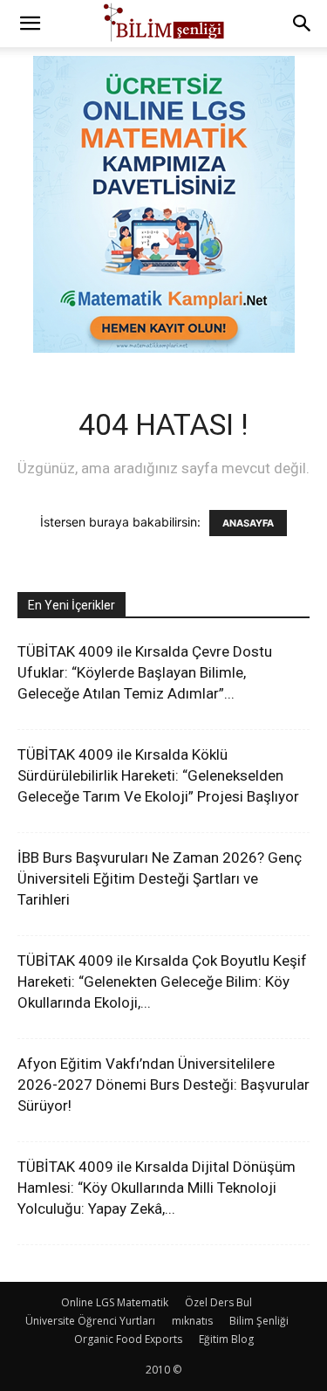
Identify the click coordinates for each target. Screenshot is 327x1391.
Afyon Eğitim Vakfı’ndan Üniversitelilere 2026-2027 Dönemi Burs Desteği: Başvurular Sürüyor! (163, 1084)
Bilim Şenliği (259, 1320)
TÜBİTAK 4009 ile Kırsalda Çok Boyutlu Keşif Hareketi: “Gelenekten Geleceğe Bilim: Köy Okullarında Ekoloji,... (162, 981)
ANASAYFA (248, 523)
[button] (30, 23)
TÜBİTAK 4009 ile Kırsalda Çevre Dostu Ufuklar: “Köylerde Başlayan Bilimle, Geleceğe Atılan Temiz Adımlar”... (144, 672)
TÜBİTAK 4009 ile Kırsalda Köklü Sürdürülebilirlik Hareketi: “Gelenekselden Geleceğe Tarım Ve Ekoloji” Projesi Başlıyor (158, 775)
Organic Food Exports (128, 1339)
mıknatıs (192, 1320)
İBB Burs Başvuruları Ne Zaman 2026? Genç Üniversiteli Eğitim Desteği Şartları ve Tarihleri (159, 878)
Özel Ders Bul (218, 1302)
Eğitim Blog (226, 1339)
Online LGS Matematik (114, 1302)
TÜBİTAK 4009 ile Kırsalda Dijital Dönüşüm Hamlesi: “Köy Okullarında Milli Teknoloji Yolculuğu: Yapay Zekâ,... (156, 1187)
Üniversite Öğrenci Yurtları (90, 1320)
